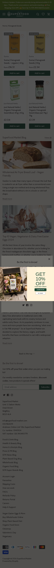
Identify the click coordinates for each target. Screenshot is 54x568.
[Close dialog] (2, 268)
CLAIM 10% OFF (40, 289)
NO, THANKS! (40, 293)
